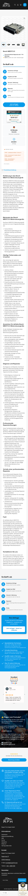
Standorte (4, 842)
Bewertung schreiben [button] (14, 760)
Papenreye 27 (5, 856)
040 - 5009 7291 (7, 731)
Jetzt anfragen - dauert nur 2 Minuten (14, 629)
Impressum (4, 834)
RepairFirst (10, 888)
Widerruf (3, 844)
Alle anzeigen (7, 163)
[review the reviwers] (6, 692)
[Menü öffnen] (25, 4)
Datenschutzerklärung (7, 836)
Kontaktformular (7, 742)
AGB (2, 838)
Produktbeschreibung (10, 170)
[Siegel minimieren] (26, 885)
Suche (3, 840)
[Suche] (15, 4)
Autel (14, 799)
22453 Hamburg (5, 859)
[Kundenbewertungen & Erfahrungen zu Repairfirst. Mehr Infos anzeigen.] (14, 117)
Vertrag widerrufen (6, 845)
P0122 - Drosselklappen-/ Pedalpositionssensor (10, 159)
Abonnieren (22, 880)
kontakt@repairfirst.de (9, 744)
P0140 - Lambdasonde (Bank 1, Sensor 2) (13, 152)
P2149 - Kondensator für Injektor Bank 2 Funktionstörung (13, 156)
